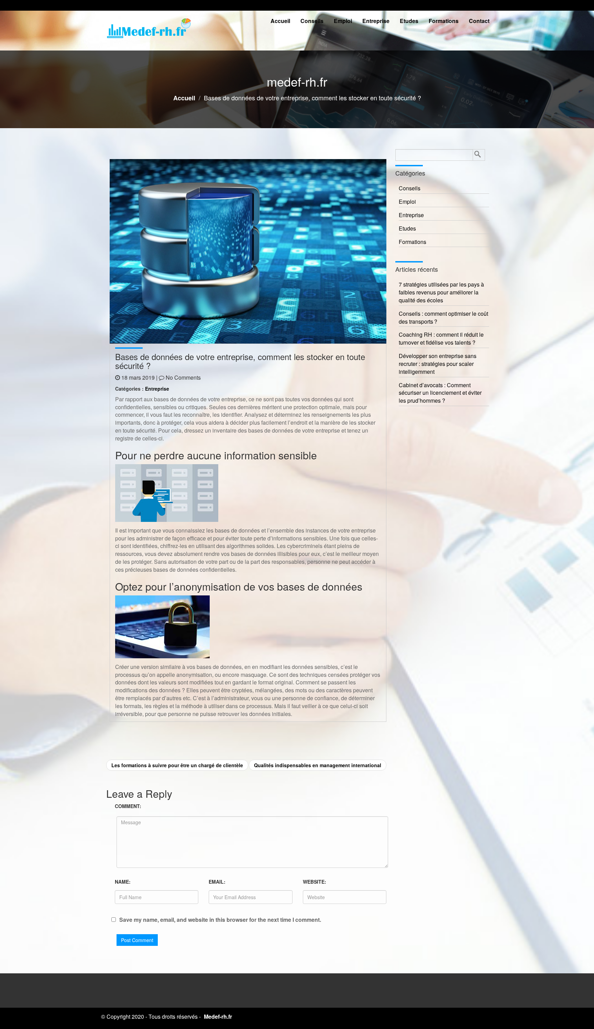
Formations (444, 21)
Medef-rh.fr (218, 1016)
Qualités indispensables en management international (317, 765)
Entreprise (375, 21)
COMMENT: (128, 806)
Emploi (343, 21)
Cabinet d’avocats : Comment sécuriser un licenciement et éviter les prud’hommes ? (440, 393)
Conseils (311, 21)
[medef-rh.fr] (149, 30)
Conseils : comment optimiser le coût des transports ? (443, 317)
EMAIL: (217, 881)
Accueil (280, 21)
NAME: (123, 881)
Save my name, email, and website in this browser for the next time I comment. (220, 920)
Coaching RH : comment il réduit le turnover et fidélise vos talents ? (441, 338)
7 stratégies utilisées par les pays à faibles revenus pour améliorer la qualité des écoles (441, 292)
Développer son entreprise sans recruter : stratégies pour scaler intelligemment (437, 364)
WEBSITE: (314, 881)
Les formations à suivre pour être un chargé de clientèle (177, 765)
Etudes (409, 21)
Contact (479, 21)
